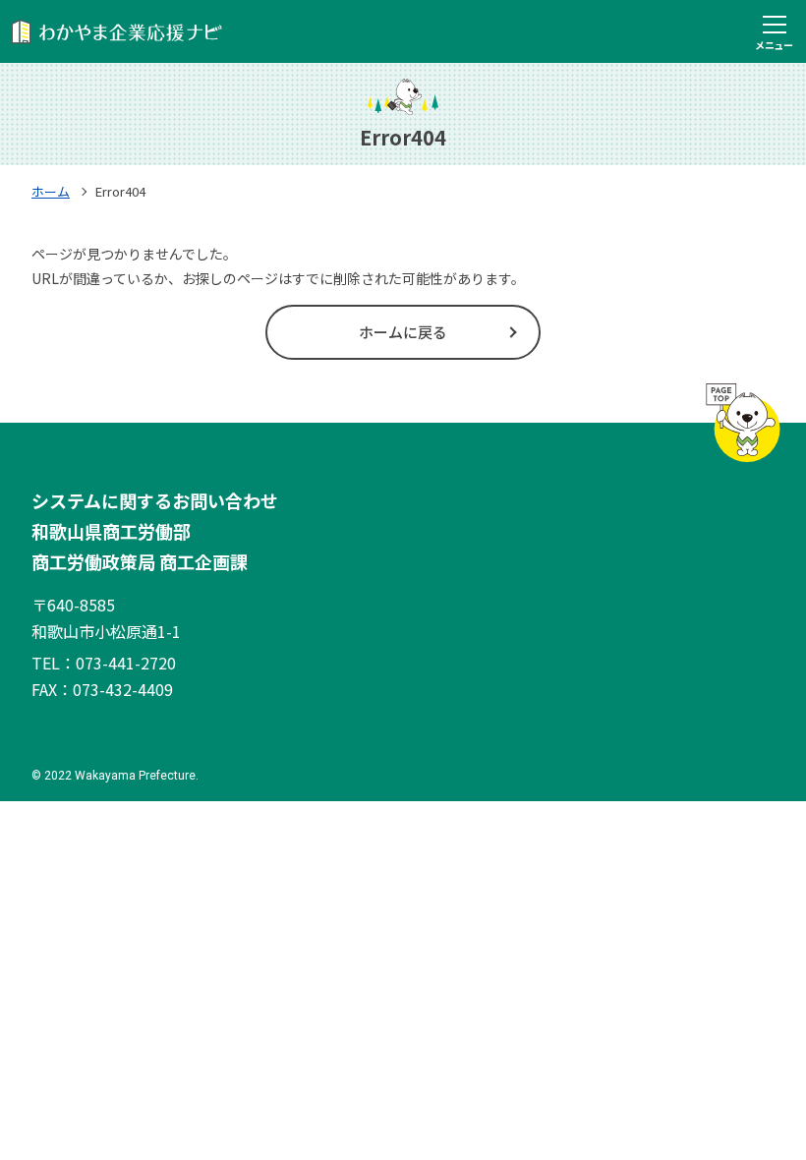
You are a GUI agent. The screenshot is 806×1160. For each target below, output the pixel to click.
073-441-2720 (126, 662)
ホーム (50, 191)
